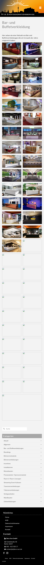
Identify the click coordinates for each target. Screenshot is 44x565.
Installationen (8, 467)
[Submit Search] (3, 429)
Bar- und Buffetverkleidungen (13, 448)
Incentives (7, 463)
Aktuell (6, 441)
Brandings (7, 452)
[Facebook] (3, 553)
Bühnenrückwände (10, 456)
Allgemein (7, 444)
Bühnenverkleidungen (11, 460)
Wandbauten (8, 498)
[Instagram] (7, 553)
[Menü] (40, 8)
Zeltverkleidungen (10, 501)
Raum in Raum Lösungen (12, 479)
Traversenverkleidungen (12, 486)
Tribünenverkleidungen (11, 490)
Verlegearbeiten (9, 494)
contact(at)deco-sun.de (14, 549)
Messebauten (8, 471)
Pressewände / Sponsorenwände (15, 475)
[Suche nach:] (14, 429)
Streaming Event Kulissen (12, 482)
